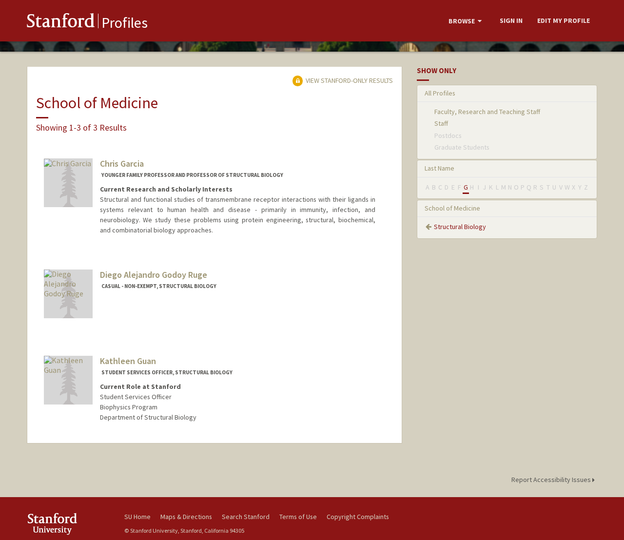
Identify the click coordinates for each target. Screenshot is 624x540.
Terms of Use (298, 516)
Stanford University (68, 524)
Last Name (439, 168)
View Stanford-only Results (348, 80)
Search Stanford (246, 516)
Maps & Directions (186, 516)
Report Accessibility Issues (551, 479)
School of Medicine (452, 208)
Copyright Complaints (358, 516)
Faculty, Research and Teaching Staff (487, 111)
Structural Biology (460, 226)
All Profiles (440, 93)
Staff (441, 123)
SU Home (137, 516)
